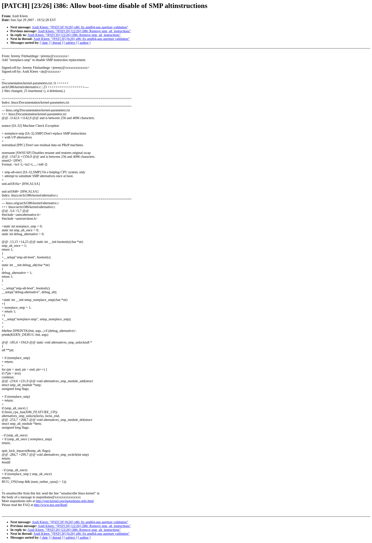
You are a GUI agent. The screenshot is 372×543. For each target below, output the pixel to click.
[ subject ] (70, 42)
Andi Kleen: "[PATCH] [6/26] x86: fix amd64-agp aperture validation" (80, 27)
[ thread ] (57, 42)
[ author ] (84, 42)
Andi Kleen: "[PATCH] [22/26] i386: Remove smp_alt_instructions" (84, 31)
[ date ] (45, 42)
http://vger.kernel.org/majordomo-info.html (65, 501)
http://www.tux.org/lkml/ (50, 505)
